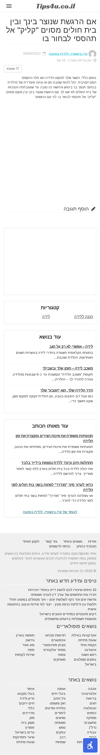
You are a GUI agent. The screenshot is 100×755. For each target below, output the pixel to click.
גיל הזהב (59, 698)
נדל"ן (92, 727)
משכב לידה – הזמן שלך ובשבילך (67, 368)
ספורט (29, 727)
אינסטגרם (58, 640)
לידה (46, 317)
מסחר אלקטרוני (54, 650)
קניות (92, 737)
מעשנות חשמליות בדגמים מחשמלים (70, 619)
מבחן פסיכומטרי (54, 645)
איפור (30, 689)
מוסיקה (91, 718)
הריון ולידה (27, 698)
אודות (92, 541)
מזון (32, 718)
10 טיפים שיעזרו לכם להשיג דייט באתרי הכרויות (62, 590)
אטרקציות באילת (84, 635)
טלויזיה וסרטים (55, 708)
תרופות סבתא (55, 635)
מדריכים (28, 713)
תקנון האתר (31, 541)
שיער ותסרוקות (23, 737)
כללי (31, 708)
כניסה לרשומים (59, 546)
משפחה (60, 723)
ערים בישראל (24, 732)
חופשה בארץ (25, 635)
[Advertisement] (50, 151)
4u (55, 6)
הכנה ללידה (83, 317)
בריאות (91, 698)
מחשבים (90, 723)
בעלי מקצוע (25, 693)
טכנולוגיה (89, 708)
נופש (62, 727)
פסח (31, 650)
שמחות (61, 742)
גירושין (30, 640)
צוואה (62, 655)
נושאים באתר (72, 541)
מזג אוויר (28, 645)
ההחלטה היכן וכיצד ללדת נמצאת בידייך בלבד (57, 463)
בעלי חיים (59, 693)
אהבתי (11, 68)
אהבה (92, 689)
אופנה (61, 689)
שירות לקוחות (24, 655)
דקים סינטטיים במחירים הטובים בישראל (68, 614)
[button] (90, 745)
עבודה (91, 732)
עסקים (61, 732)
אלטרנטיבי (88, 693)
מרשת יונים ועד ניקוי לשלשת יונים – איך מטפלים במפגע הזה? (52, 599)
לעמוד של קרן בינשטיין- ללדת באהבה (50, 512)
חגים (93, 703)
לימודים (60, 713)
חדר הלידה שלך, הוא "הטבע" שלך (66, 390)
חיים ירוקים (26, 703)
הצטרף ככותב (86, 546)
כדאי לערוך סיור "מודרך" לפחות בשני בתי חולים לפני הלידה (52, 487)
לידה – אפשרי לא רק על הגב (71, 346)
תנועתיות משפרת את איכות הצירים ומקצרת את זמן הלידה (54, 438)
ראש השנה (88, 655)
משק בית (27, 723)
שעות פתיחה (87, 640)
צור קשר (51, 541)
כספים (91, 713)
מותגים (61, 718)
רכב (62, 737)
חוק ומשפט (58, 703)
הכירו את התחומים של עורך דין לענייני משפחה (63, 594)
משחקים (60, 659)
